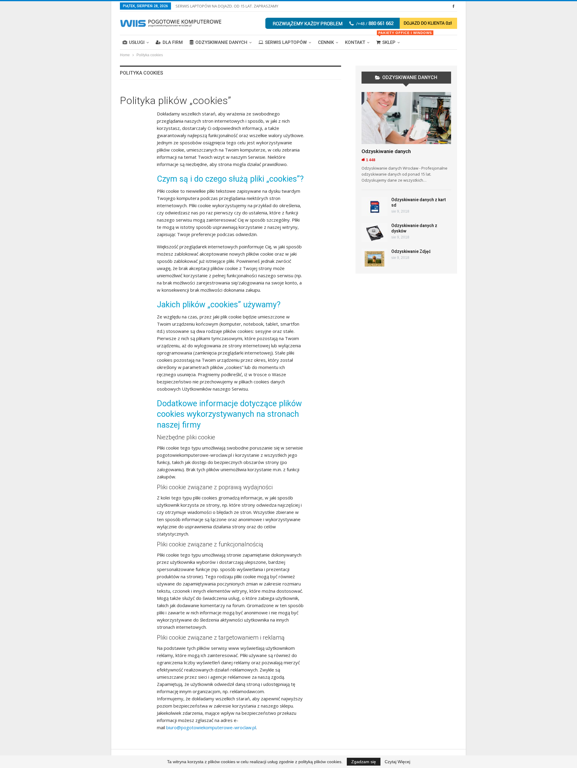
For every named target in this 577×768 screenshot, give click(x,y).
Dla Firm (173, 42)
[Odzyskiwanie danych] (406, 118)
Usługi (137, 42)
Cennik (326, 42)
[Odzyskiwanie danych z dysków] (374, 232)
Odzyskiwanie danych (386, 151)
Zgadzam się (363, 761)
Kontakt (355, 42)
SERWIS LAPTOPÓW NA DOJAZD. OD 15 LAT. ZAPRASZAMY (227, 6)
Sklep (390, 40)
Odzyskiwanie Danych (221, 42)
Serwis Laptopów (286, 42)
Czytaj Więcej (397, 762)
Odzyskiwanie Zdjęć (411, 251)
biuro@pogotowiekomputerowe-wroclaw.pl (211, 727)
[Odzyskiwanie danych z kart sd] (374, 206)
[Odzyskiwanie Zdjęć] (374, 258)
